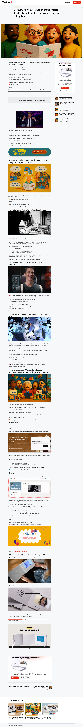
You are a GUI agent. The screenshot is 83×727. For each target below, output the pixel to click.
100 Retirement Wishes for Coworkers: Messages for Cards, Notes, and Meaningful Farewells (66, 109)
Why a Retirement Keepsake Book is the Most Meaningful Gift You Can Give (40, 688)
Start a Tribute (14, 677)
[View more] (22, 714)
